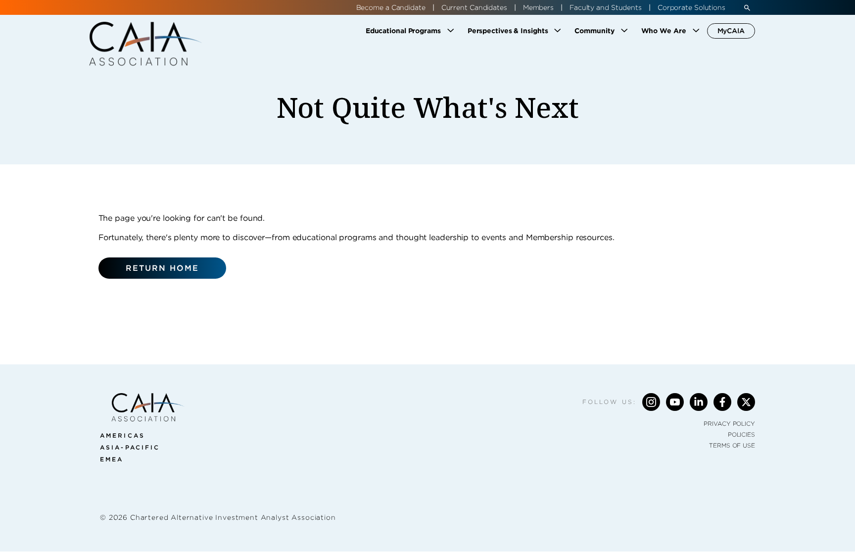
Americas (122, 435)
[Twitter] (746, 402)
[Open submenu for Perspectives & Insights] (558, 31)
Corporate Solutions (691, 7)
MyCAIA (731, 31)
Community (594, 31)
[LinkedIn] (699, 402)
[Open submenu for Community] (624, 31)
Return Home (162, 268)
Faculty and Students (606, 7)
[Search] (747, 7)
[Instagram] (651, 402)
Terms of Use (732, 445)
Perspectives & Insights (508, 31)
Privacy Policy (729, 423)
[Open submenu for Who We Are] (696, 31)
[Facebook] (722, 402)
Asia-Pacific (130, 447)
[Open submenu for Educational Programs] (451, 31)
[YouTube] (675, 402)
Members (538, 7)
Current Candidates (474, 7)
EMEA (111, 459)
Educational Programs (403, 31)
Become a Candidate (391, 7)
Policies (741, 434)
